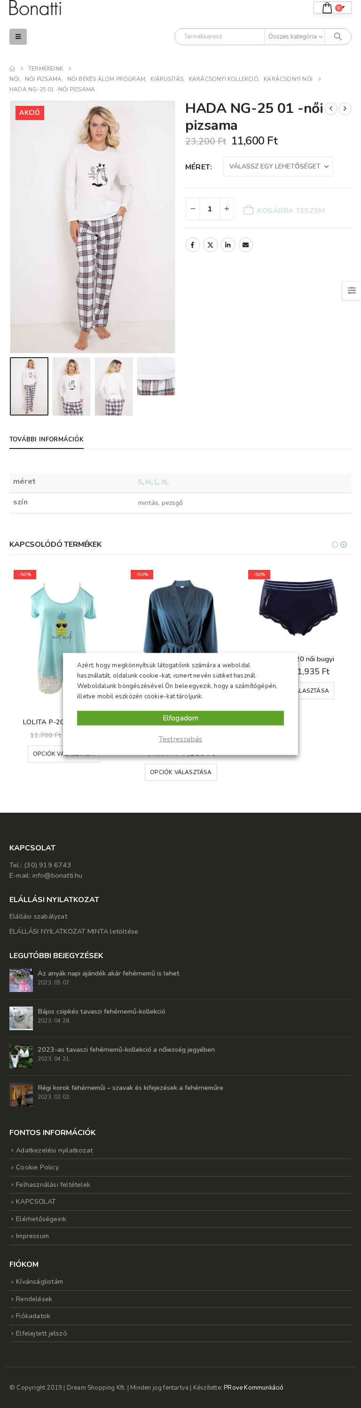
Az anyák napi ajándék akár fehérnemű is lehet (109, 973)
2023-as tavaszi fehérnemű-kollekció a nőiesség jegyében (126, 1049)
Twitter (210, 244)
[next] (345, 108)
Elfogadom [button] (181, 718)
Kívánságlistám (39, 1281)
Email (245, 244)
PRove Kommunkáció (253, 1388)
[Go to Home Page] (12, 69)
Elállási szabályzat (38, 916)
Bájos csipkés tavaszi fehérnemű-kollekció (101, 1011)
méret (197, 167)
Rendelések (34, 1299)
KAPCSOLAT (36, 1201)
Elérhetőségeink (41, 1219)
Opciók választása (181, 772)
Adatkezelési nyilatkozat (54, 1150)
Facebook (192, 244)
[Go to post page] (21, 979)
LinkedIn (227, 244)
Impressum (32, 1235)
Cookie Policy (37, 1167)
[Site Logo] (35, 8)
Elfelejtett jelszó (41, 1333)
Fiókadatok (33, 1315)
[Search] (338, 37)
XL (165, 482)
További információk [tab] (46, 439)
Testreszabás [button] (180, 739)
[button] (18, 37)
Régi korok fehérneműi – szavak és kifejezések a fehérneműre (130, 1087)
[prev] (330, 108)
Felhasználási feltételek (53, 1184)
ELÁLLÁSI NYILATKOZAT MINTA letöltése (73, 931)
